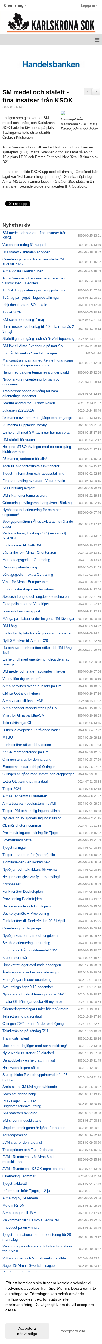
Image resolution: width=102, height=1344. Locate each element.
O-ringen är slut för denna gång (26, 759)
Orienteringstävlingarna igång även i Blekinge (37, 503)
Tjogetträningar (14, 847)
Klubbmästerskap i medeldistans (28, 589)
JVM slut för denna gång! (22, 1142)
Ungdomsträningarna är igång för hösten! (34, 1128)
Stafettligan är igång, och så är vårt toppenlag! (38, 339)
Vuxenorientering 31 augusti (24, 245)
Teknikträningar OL (17, 723)
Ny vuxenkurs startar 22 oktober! (28, 1053)
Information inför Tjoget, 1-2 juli (26, 1191)
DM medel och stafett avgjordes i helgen (34, 671)
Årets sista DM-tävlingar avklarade (29, 1087)
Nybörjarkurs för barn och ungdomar (30, 936)
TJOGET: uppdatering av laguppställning (34, 290)
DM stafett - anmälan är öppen (26, 252)
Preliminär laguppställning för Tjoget (30, 833)
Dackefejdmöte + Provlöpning (25, 913)
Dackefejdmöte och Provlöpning (27, 906)
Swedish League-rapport (21, 611)
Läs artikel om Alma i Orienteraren (29, 552)
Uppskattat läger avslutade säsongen (31, 965)
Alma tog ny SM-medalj (20, 1198)
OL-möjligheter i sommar (21, 825)
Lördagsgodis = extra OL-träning (27, 575)
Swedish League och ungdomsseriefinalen (35, 597)
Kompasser (11, 884)
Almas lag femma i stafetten (24, 796)
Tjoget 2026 (11, 312)
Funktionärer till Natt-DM (21, 545)
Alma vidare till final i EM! (22, 701)
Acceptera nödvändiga (27, 1331)
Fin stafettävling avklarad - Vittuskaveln (33, 481)
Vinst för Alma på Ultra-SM (23, 715)
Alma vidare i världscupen (22, 271)
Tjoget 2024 (11, 789)
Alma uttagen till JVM (19, 1213)
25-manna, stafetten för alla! (24, 459)
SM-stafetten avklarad (19, 1113)
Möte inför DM (13, 1205)
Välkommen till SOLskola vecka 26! (30, 1220)
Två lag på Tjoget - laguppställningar (31, 297)
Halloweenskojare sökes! (22, 1068)
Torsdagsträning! (15, 1135)
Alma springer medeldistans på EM (30, 708)
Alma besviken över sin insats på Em (31, 686)
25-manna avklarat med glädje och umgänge (37, 418)
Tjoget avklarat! (14, 1183)
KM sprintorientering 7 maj (23, 320)
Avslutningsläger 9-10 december (27, 987)
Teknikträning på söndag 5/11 (25, 1031)
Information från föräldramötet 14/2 (29, 950)
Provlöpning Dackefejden (22, 899)
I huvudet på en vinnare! (21, 1227)
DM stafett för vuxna (18, 440)
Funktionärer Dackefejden (22, 891)
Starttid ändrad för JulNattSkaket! (28, 403)
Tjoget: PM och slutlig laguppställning (31, 811)
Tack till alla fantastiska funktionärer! (31, 466)
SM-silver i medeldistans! (22, 1120)
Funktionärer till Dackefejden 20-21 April (33, 921)
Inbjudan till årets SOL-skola (24, 305)
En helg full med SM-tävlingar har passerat (36, 432)
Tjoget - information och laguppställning (33, 473)
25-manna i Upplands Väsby (24, 425)
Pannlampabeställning (19, 567)
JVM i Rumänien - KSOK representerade (34, 1169)
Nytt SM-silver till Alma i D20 (25, 641)
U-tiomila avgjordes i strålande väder (31, 730)
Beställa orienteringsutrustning (26, 943)
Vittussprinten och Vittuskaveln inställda (34, 1258)
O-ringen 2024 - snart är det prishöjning (33, 1024)
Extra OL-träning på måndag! (25, 781)
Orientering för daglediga (21, 928)
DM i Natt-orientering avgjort (24, 495)
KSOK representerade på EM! (26, 752)
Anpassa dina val (20, 1317)
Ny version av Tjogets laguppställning (31, 818)
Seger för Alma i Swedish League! (29, 1266)
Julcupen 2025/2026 (18, 410)
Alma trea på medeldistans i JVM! (29, 803)
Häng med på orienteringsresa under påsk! (35, 372)
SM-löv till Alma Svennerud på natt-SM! (33, 346)
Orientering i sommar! (19, 1176)
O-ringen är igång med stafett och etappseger (38, 774)
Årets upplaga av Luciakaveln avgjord (31, 972)
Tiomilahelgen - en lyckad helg (26, 862)
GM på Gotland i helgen (21, 693)
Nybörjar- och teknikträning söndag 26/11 (34, 994)
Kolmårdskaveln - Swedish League (29, 353)
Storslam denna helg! (19, 1094)
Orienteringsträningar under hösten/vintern (35, 1009)
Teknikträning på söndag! (22, 1016)
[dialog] (51, 1308)
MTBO (7, 737)
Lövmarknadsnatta (17, 840)
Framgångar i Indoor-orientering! (27, 980)
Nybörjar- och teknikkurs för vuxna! (30, 869)
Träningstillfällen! (15, 1038)
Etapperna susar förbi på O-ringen (28, 767)
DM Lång (9, 626)
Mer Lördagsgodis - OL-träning (26, 560)
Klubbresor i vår (14, 958)
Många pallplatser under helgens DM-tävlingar (38, 619)
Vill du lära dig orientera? (21, 679)
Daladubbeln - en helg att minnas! (28, 1060)
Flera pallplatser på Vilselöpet (25, 604)
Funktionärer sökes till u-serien (26, 745)
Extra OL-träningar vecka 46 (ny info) (32, 1002)
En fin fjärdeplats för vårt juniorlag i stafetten (37, 633)
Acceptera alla (73, 1331)
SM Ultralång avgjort (18, 488)
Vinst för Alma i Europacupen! (26, 582)
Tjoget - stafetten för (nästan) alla (28, 855)
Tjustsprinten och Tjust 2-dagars (27, 1150)
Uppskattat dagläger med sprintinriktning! (34, 1046)
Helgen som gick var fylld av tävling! (31, 877)
